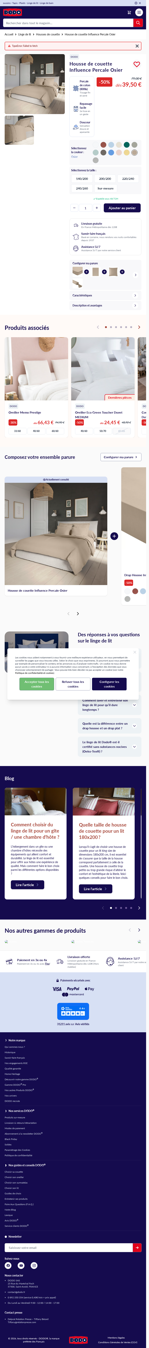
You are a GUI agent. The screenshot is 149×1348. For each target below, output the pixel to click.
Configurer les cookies (109, 684)
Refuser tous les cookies (73, 684)
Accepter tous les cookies (37, 684)
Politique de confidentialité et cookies (34, 672)
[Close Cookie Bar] (135, 652)
